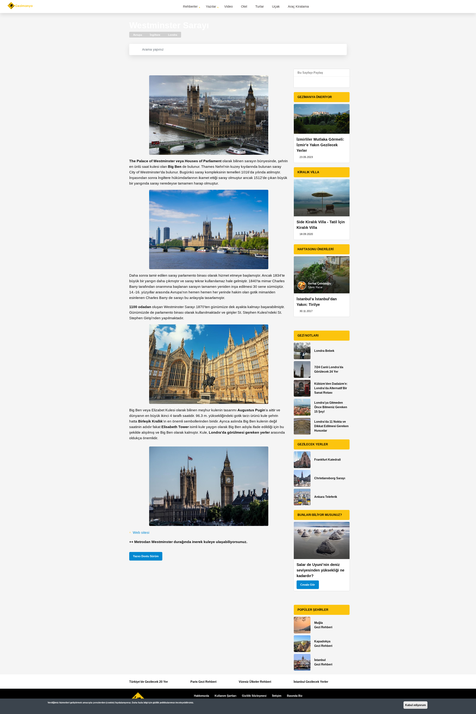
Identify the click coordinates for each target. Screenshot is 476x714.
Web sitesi (141, 532)
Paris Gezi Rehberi (203, 681)
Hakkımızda (201, 695)
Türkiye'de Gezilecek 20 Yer (148, 681)
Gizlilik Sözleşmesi (254, 695)
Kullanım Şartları (225, 695)
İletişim (276, 695)
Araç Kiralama (298, 6)
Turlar (259, 6)
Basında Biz (295, 695)
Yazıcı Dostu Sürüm (146, 556)
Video (228, 6)
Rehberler (190, 6)
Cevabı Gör (307, 584)
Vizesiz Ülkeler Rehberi (255, 681)
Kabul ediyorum (415, 705)
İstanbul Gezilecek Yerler (311, 681)
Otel (244, 6)
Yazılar (211, 6)
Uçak (276, 6)
